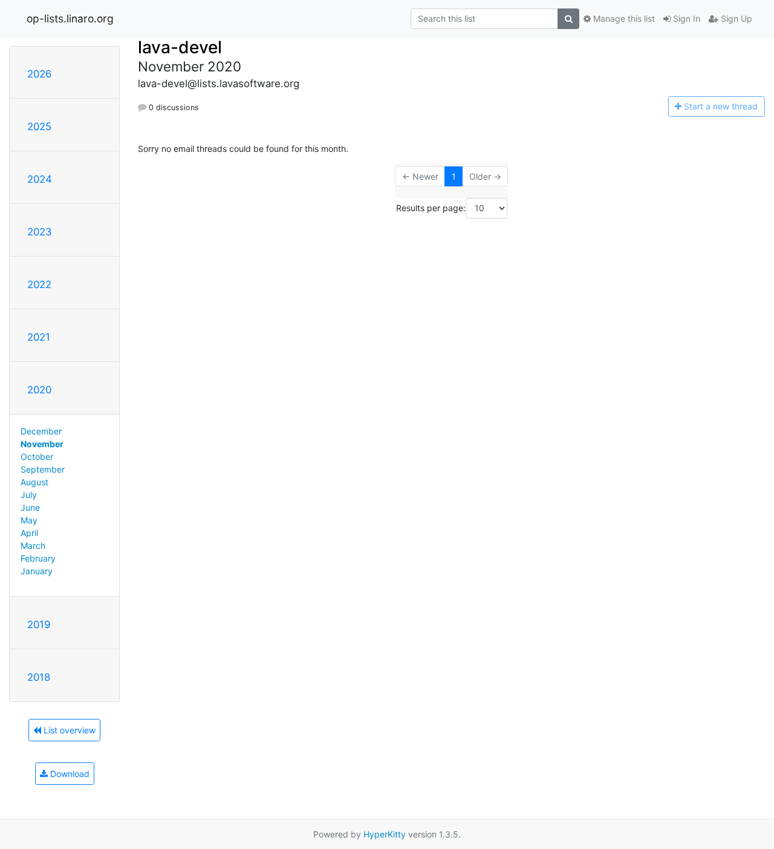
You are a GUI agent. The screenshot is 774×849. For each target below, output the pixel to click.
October (37, 456)
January (37, 571)
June (30, 507)
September (43, 469)
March (33, 545)
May (29, 520)
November (42, 444)
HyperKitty (384, 834)
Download (68, 774)
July (29, 495)
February (38, 558)
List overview (68, 730)
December (41, 431)
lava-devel (180, 47)
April (29, 533)
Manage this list (623, 18)
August (34, 482)
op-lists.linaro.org (70, 18)
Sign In (685, 18)
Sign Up (735, 18)
